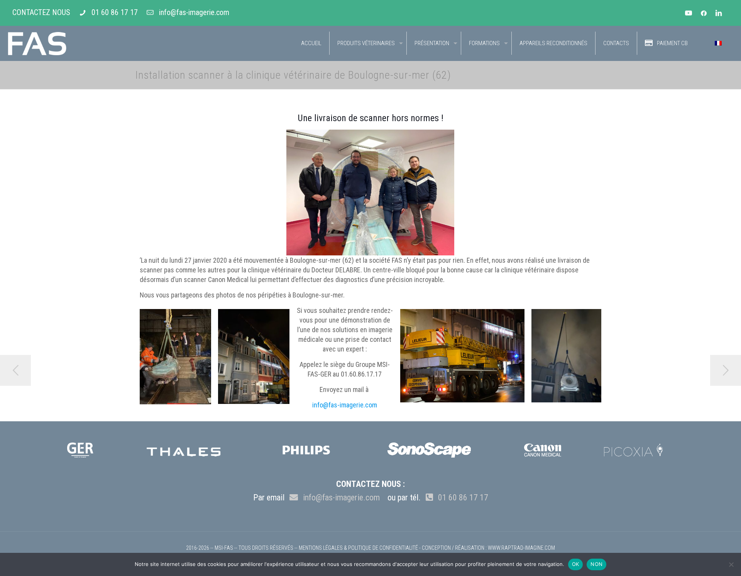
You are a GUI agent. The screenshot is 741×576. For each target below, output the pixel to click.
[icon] (704, 13)
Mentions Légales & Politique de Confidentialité (358, 548)
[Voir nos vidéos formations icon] (688, 13)
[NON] (731, 564)
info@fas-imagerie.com (194, 12)
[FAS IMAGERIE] (37, 43)
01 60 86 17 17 (114, 12)
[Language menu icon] (718, 43)
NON (596, 564)
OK (575, 564)
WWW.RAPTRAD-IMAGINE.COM (521, 548)
